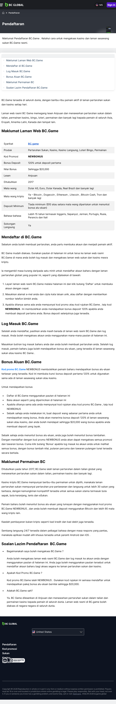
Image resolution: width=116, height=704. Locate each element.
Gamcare (77, 694)
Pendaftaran (9, 644)
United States (44, 631)
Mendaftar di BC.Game (19, 65)
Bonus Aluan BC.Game (19, 76)
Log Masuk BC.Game (18, 71)
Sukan (6, 653)
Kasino (6, 657)
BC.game (33, 143)
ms (101, 4)
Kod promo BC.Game (14, 369)
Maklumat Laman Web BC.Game (24, 60)
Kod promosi (9, 648)
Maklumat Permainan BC (20, 82)
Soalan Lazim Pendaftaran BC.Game (26, 87)
